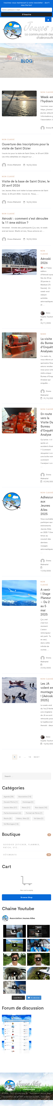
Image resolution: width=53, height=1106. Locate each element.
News (43, 334)
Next (37, 757)
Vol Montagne (11, 824)
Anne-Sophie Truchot (47, 315)
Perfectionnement (12, 813)
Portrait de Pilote (34, 813)
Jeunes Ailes (10, 807)
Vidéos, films (22, 818)
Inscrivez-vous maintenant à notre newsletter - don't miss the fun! (26, 3)
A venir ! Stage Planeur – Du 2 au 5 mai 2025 (46, 602)
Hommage (28, 802)
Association (24, 797)
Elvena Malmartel (14, 165)
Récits (7, 818)
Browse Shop (26, 897)
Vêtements (26, 855)
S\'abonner (35, 998)
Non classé (8, 139)
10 (30, 757)
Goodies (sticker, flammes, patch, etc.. (21, 846)
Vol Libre (38, 818)
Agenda (9, 797)
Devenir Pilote (11, 802)
